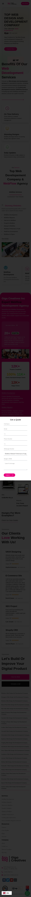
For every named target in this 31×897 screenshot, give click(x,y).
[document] (15, 448)
